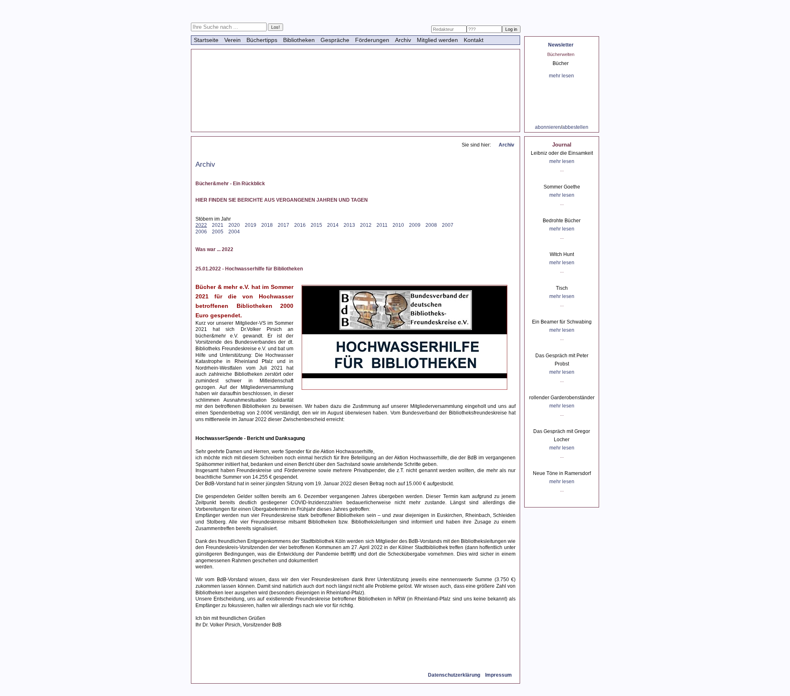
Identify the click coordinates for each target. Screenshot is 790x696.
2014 (333, 225)
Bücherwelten (560, 54)
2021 (217, 225)
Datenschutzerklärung (454, 675)
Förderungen (372, 40)
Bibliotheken (299, 40)
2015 (316, 225)
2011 (382, 225)
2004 (234, 232)
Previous (540, 58)
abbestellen (575, 127)
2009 (415, 225)
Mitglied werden (437, 40)
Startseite (206, 40)
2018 (267, 225)
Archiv (403, 40)
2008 (431, 225)
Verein (232, 40)
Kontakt (473, 40)
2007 (447, 225)
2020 (234, 225)
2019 (250, 225)
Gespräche (335, 40)
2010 (398, 225)
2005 (217, 232)
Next (588, 58)
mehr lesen (561, 76)
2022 (201, 225)
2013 (349, 225)
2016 (300, 225)
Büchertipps (261, 40)
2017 (283, 225)
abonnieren (548, 127)
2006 (201, 232)
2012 (366, 225)
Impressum (498, 675)
